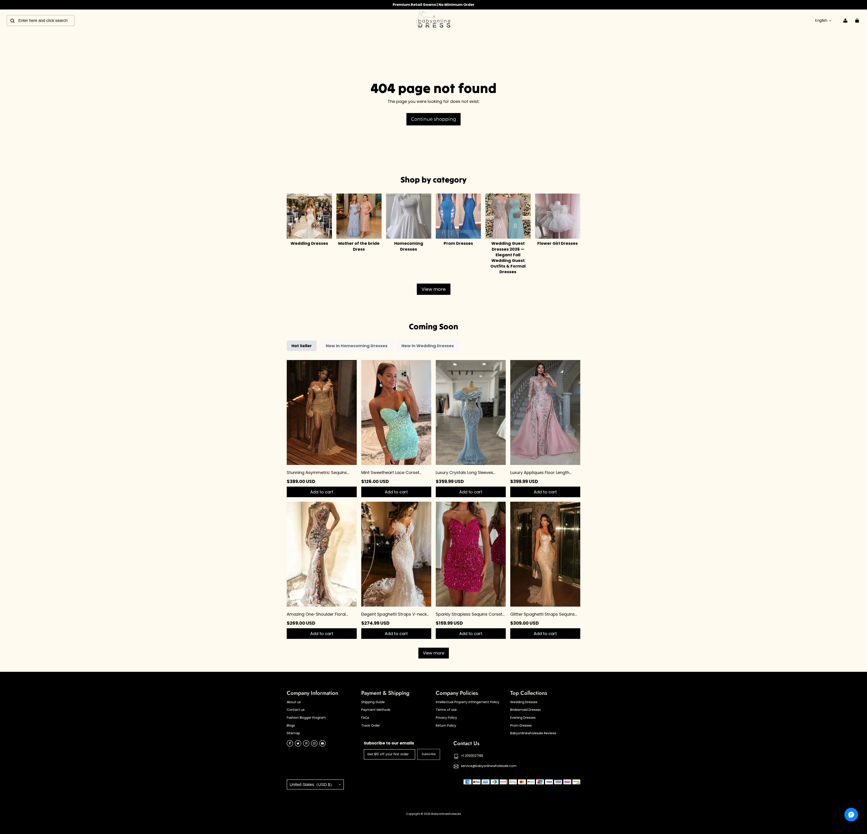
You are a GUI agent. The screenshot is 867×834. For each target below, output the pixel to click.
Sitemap (293, 733)
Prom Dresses (521, 725)
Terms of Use (446, 710)
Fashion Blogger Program (306, 718)
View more (434, 289)
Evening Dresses (523, 718)
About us (294, 702)
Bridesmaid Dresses (525, 710)
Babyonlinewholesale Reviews (533, 733)
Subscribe (429, 754)
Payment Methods (375, 710)
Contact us (296, 710)
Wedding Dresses (523, 702)
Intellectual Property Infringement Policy (467, 702)
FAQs (365, 718)
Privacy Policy (446, 718)
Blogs (291, 725)
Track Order (370, 725)
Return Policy (446, 725)
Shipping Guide (373, 702)
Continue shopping (433, 119)
